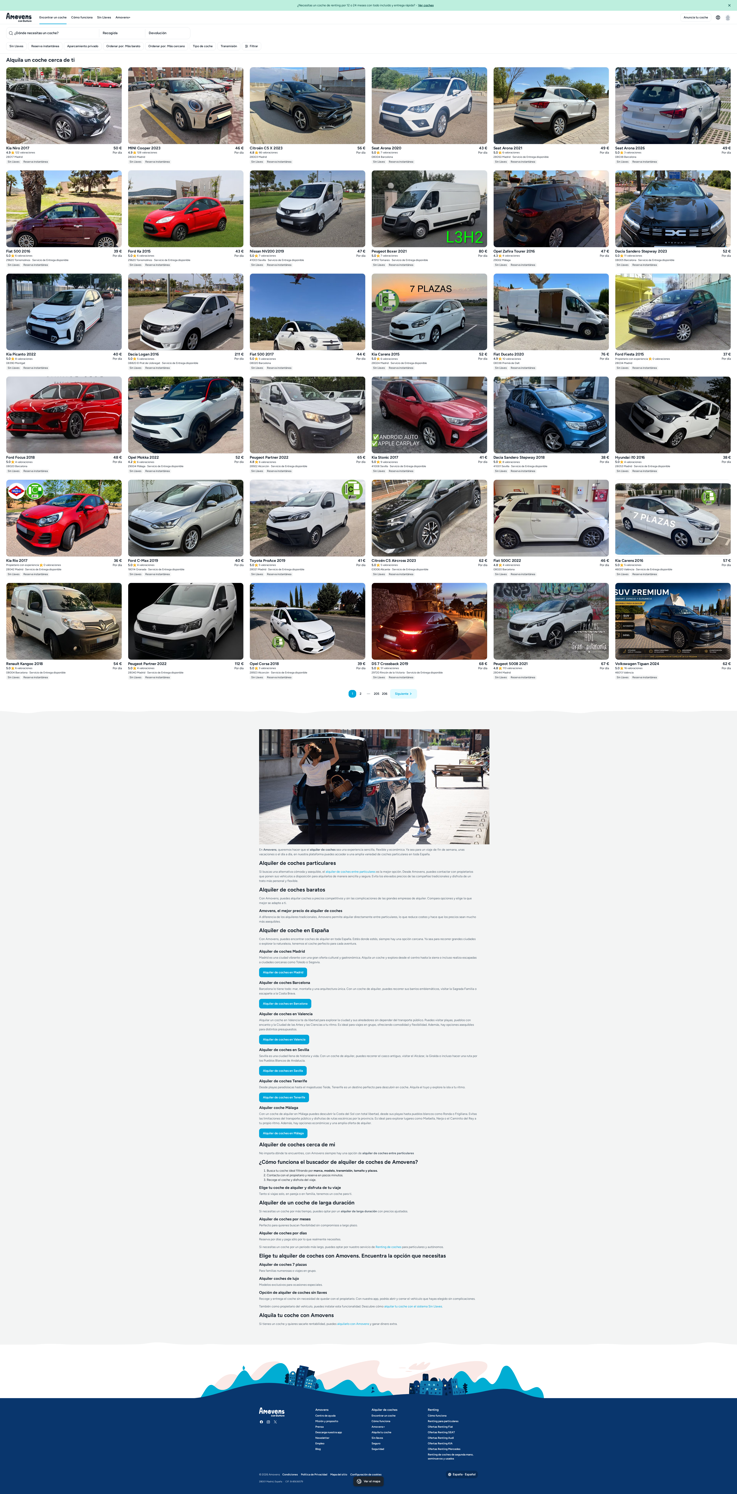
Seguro (376, 1443)
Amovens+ (123, 17)
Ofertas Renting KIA (440, 1443)
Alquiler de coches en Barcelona (285, 1003)
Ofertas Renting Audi (441, 1438)
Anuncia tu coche (696, 17)
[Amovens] (19, 17)
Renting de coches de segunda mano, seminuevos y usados (450, 1456)
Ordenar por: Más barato (123, 46)
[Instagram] (268, 1422)
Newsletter (322, 1438)
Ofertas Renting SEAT (441, 1432)
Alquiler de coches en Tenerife (284, 1097)
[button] (731, 5)
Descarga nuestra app (328, 1432)
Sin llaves (377, 1438)
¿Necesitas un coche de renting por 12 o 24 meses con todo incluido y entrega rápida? (365, 5)
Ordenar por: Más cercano (166, 46)
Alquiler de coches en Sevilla (283, 1071)
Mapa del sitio (338, 1474)
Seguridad (378, 1449)
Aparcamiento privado (82, 46)
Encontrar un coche (53, 17)
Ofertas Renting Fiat (440, 1426)
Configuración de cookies (366, 1474)
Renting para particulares (443, 1421)
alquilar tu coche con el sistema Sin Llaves (413, 1306)
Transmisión (229, 46)
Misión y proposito (326, 1421)
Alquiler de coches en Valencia (284, 1039)
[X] (275, 1422)
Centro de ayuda (325, 1415)
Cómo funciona (82, 17)
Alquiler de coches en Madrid (283, 972)
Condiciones (290, 1474)
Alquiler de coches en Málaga (283, 1133)
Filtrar (254, 46)
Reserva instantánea (45, 46)
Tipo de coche (203, 46)
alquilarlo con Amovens (353, 1324)
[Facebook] (261, 1422)
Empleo (319, 1443)
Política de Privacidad (314, 1474)
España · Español (464, 1474)
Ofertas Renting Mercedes (444, 1449)
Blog (318, 1449)
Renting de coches (389, 1247)
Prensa (319, 1426)
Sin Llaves (104, 17)
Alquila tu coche (381, 1432)
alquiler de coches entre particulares (351, 871)
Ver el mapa (372, 1481)
